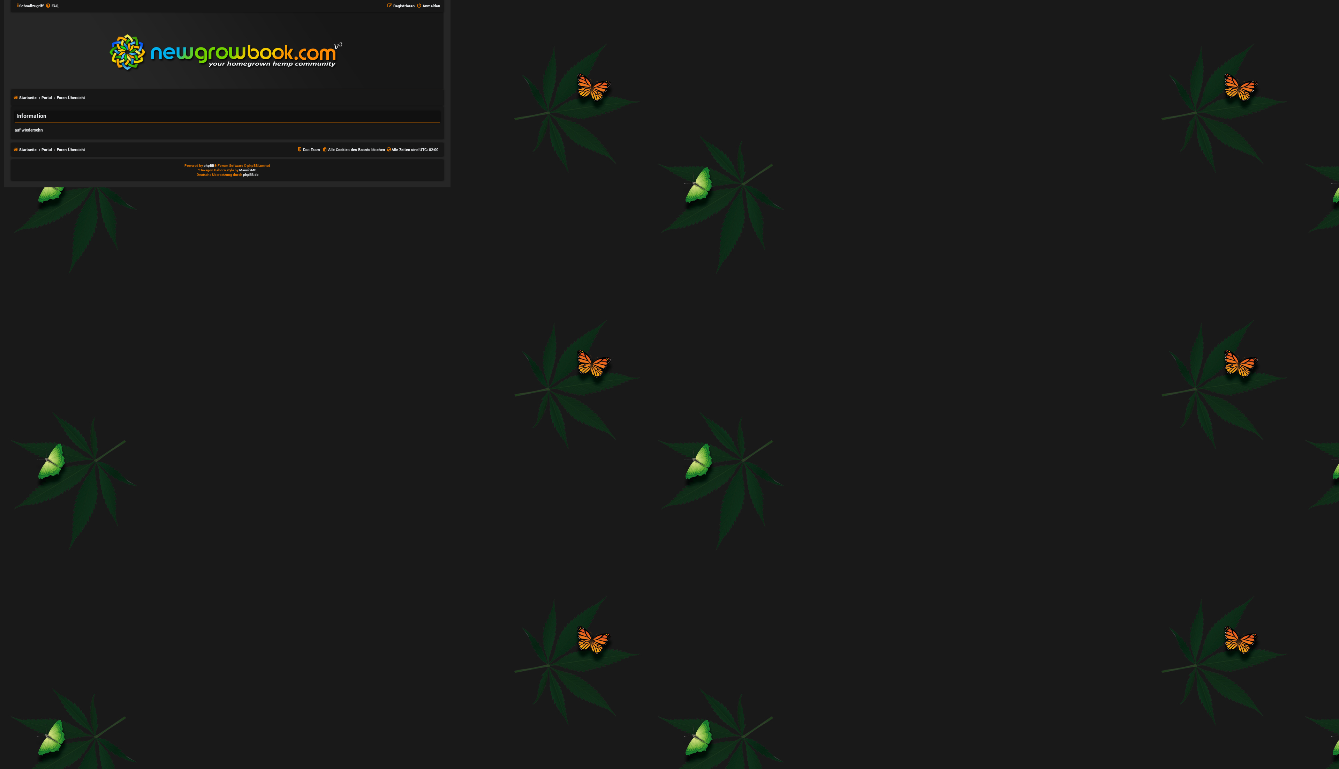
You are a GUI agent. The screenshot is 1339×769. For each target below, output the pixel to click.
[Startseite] (267, 50)
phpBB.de (250, 174)
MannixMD (248, 170)
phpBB (209, 165)
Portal (46, 97)
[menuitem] (52, 6)
